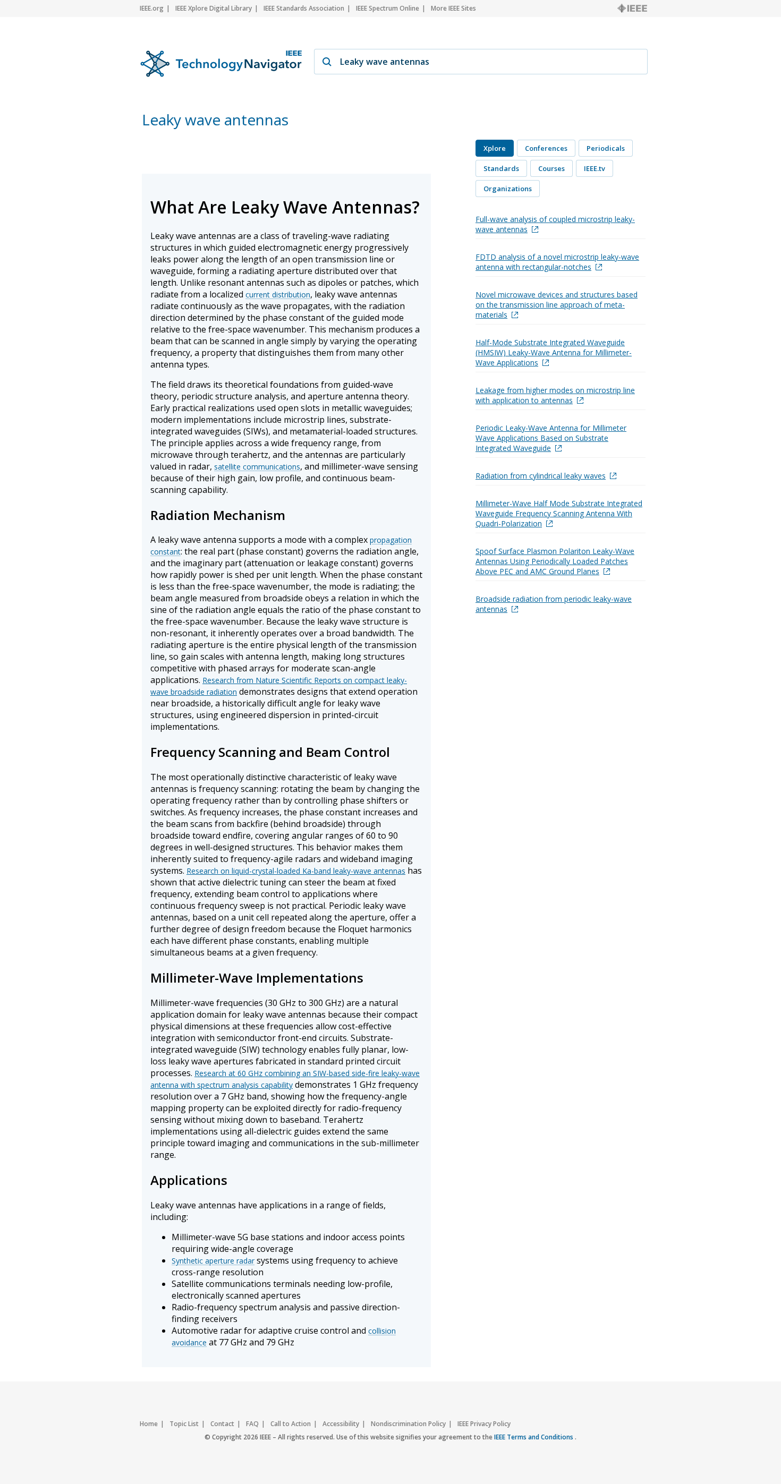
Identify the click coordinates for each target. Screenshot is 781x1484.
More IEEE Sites (453, 8)
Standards (501, 168)
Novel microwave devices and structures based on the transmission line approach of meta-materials (557, 304)
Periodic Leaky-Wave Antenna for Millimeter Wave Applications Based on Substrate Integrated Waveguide (551, 438)
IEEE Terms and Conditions (534, 1437)
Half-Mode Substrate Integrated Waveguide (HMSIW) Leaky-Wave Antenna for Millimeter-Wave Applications (554, 352)
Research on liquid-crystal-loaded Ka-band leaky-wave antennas (295, 871)
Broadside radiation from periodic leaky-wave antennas (554, 604)
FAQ (252, 1423)
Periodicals (606, 148)
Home (149, 1423)
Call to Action (290, 1423)
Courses (551, 168)
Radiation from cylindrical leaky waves (541, 476)
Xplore (494, 148)
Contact (222, 1423)
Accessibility (340, 1423)
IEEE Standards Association (304, 8)
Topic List (184, 1423)
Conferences (546, 148)
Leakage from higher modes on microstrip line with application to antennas (555, 395)
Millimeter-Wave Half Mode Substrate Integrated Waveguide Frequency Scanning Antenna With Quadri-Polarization (559, 513)
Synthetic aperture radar (213, 1261)
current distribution (277, 294)
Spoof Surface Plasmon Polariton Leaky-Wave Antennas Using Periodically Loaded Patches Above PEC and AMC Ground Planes (555, 561)
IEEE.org (152, 8)
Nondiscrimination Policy (408, 1423)
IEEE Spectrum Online (387, 8)
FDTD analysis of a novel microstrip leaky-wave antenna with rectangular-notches (557, 262)
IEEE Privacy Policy (484, 1423)
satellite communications (257, 467)
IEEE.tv (594, 168)
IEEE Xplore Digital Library (213, 8)
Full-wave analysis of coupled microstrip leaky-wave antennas (555, 224)
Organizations (507, 188)
